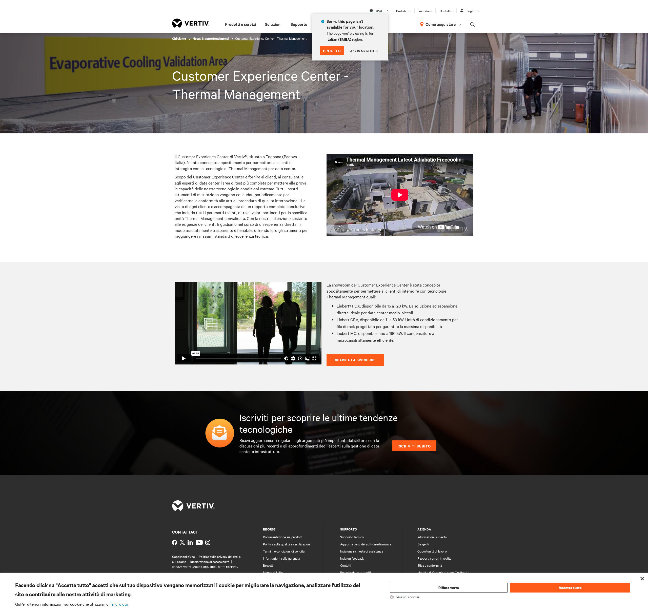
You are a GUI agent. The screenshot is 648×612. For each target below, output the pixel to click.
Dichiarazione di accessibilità (209, 561)
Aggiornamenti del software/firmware (365, 544)
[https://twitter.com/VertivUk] (182, 542)
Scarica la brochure (355, 359)
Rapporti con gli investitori (435, 558)
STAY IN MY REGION (363, 50)
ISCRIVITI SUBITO (414, 445)
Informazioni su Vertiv (432, 537)
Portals (401, 10)
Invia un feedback (352, 558)
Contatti (345, 565)
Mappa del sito (273, 572)
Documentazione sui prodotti (282, 537)
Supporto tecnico (352, 537)
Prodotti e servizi (240, 24)
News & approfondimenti (211, 38)
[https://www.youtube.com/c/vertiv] (199, 542)
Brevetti (268, 565)
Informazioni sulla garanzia (281, 558)
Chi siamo (179, 38)
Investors (425, 10)
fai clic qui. (119, 604)
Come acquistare (441, 24)
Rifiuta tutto (448, 587)
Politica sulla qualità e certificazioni (287, 544)
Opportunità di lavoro (432, 551)
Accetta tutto (570, 587)
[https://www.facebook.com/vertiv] (174, 542)
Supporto (299, 24)
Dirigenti (423, 544)
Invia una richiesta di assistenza (361, 551)
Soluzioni (273, 24)
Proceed (332, 50)
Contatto (446, 10)
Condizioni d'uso (183, 556)
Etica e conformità (429, 565)
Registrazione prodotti (355, 572)
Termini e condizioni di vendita (284, 551)
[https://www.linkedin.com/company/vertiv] (190, 542)
